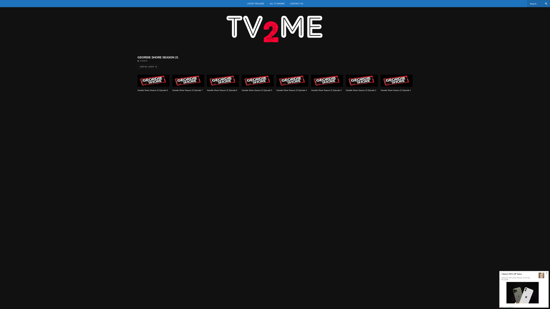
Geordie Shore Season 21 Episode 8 (153, 90)
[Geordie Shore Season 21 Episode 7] (188, 81)
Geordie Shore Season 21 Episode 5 (257, 90)
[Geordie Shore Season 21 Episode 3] (327, 81)
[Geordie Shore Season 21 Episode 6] (223, 81)
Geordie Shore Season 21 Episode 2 (361, 90)
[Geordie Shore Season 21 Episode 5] (258, 81)
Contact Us (296, 3)
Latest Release (255, 3)
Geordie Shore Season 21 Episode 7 (187, 90)
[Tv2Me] (275, 29)
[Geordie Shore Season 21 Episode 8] (153, 81)
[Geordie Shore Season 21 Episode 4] (292, 81)
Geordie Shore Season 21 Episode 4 (291, 90)
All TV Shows (277, 3)
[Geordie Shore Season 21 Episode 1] (397, 81)
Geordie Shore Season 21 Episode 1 (396, 90)
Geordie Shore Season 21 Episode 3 (326, 90)
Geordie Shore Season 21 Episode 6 (222, 90)
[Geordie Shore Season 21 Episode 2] (362, 81)
